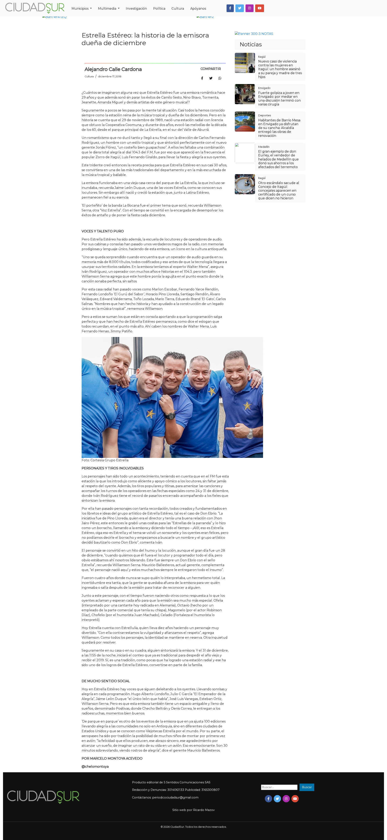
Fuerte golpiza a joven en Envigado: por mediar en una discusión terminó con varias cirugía (279, 98)
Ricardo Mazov (204, 810)
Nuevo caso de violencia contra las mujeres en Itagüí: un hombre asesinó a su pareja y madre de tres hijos (280, 69)
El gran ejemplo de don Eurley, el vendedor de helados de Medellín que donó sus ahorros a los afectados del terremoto (278, 159)
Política (159, 8)
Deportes (264, 115)
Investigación (136, 8)
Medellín (263, 146)
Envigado (264, 87)
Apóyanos (198, 8)
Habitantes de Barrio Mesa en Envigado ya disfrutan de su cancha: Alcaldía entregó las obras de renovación (279, 128)
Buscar (307, 787)
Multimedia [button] (107, 8)
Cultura (178, 8)
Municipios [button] (80, 8)
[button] (230, 8)
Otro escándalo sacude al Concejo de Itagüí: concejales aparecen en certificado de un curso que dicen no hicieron (278, 190)
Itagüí (261, 56)
